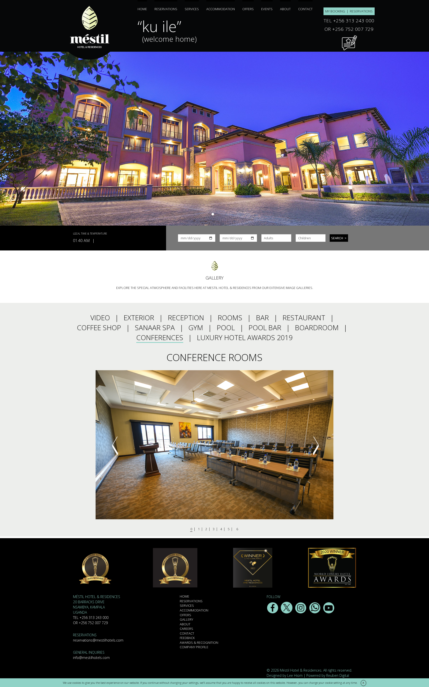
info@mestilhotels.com (91, 657)
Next (316, 445)
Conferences (159, 337)
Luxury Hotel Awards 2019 (245, 337)
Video (100, 317)
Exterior (139, 317)
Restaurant (304, 317)
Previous (115, 445)
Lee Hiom (295, 675)
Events (267, 9)
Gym (195, 327)
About (285, 9)
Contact (305, 9)
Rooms (230, 317)
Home (142, 9)
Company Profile (194, 647)
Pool (226, 327)
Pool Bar (265, 327)
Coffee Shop (99, 327)
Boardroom (317, 327)
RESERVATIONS (361, 11)
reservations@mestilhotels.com (98, 640)
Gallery (186, 619)
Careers (186, 628)
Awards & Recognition (199, 642)
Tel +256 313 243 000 (90, 617)
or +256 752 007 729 (90, 622)
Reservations (165, 9)
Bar (262, 317)
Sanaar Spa (155, 327)
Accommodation (220, 9)
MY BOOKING (335, 11)
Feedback (187, 638)
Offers (248, 9)
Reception (186, 317)
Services (192, 9)
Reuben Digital (337, 675)
